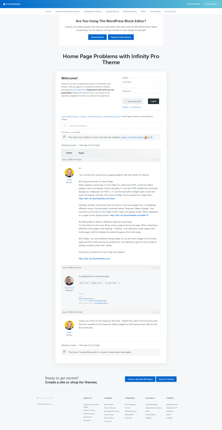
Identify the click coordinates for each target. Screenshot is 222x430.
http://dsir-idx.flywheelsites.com (94, 258)
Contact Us (108, 421)
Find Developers (130, 404)
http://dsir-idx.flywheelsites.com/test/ (97, 198)
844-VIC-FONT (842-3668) (97, 301)
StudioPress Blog (151, 404)
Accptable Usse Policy (111, 411)
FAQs (147, 411)
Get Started (87, 417)
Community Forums (69, 116)
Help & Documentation (154, 408)
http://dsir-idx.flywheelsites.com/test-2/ (129, 215)
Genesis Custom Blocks (121, 37)
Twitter (168, 414)
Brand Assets (108, 404)
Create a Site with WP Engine (90, 406)
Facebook (169, 411)
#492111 (156, 312)
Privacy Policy (109, 414)
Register (126, 107)
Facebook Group (131, 411)
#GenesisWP (129, 414)
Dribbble (169, 418)
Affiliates (148, 418)
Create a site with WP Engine (140, 379)
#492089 (155, 159)
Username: (127, 82)
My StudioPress (211, 4)
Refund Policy (109, 418)
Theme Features (89, 414)
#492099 (155, 267)
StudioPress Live (172, 404)
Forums (83, 116)
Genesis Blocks (97, 37)
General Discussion (112, 116)
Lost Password (135, 107)
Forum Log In (170, 11)
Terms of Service (110, 408)
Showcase (87, 420)
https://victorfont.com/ (86, 298)
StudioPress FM (171, 408)
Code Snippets (151, 414)
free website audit (100, 303)
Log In (153, 101)
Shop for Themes (166, 379)
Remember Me (134, 101)
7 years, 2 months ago (130, 137)
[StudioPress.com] (12, 4)
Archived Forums (95, 116)
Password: (127, 91)
